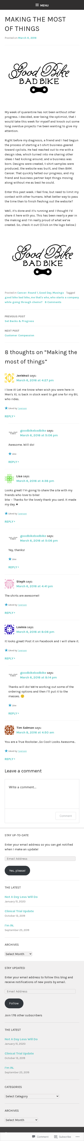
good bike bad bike (17, 297)
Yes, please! (17, 870)
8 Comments (53, 302)
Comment (66, 815)
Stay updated (15, 968)
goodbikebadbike (33, 430)
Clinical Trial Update (19, 911)
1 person (22, 408)
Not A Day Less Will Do (21, 897)
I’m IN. (9, 925)
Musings (58, 292)
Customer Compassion (19, 333)
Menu (44, 5)
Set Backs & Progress (19, 319)
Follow (14, 1003)
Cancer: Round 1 (27, 292)
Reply (9, 416)
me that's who (40, 297)
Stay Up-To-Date (17, 835)
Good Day (45, 292)
